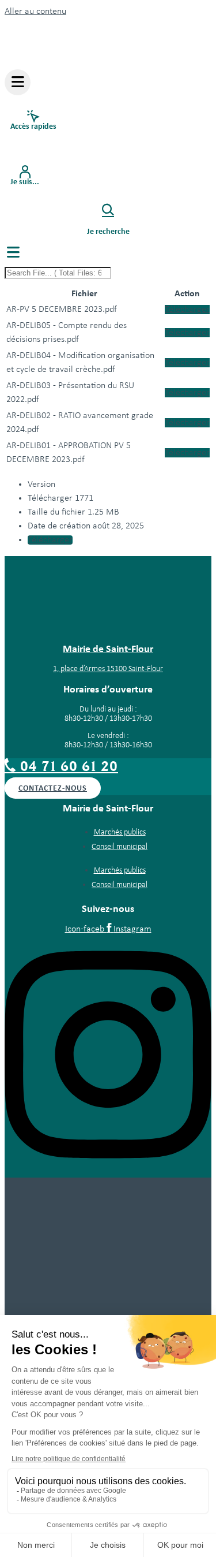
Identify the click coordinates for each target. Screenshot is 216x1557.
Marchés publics (120, 832)
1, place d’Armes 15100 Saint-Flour (108, 669)
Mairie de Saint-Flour (108, 648)
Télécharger (187, 309)
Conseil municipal (119, 847)
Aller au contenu (35, 11)
